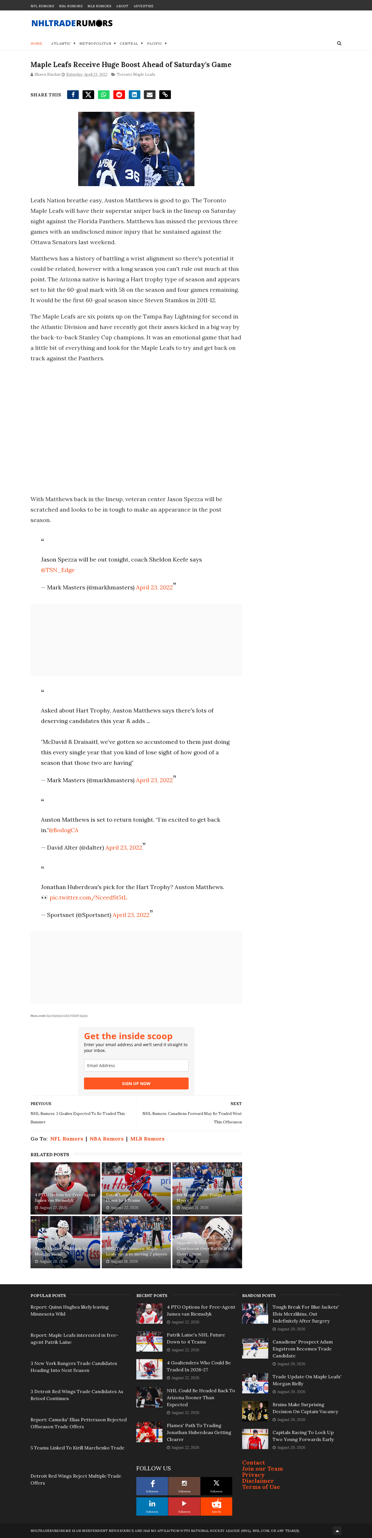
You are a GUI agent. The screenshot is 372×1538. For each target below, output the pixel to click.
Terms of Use (261, 1486)
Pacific (154, 43)
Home (36, 43)
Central (129, 43)
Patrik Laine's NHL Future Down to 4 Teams (131, 1197)
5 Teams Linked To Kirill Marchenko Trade (77, 1448)
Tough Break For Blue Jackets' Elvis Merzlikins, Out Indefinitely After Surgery (306, 1314)
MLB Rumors (99, 6)
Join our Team (262, 1468)
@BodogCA (63, 830)
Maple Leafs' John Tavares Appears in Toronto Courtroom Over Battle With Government (205, 1246)
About (122, 6)
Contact (253, 1462)
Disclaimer (258, 1480)
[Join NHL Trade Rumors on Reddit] (216, 1503)
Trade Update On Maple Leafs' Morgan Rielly (64, 1251)
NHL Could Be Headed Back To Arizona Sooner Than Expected (201, 1397)
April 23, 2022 (154, 587)
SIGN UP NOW (136, 1083)
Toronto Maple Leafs (136, 74)
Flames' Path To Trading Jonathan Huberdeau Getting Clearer (199, 1432)
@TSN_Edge (58, 569)
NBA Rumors (70, 6)
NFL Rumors (42, 6)
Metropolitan (95, 43)
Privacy (253, 1474)
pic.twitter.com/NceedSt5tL (88, 897)
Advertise (144, 6)
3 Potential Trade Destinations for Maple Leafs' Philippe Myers (206, 1194)
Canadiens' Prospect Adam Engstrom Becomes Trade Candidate (303, 1349)
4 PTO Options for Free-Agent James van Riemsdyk (65, 1197)
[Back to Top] (337, 1530)
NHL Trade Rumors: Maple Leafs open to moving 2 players (136, 1251)
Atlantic (61, 43)
